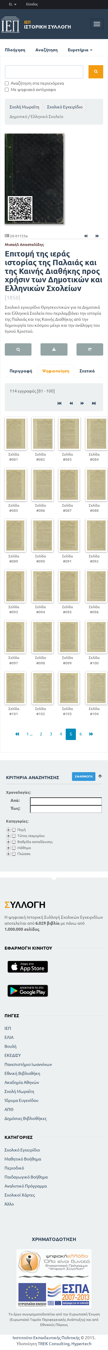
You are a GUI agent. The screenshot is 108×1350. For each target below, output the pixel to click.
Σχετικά (87, 371)
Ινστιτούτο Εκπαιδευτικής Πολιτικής (46, 1337)
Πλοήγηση (15, 49)
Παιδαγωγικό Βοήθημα (26, 1177)
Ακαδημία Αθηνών (21, 1082)
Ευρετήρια (78, 49)
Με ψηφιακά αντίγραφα (33, 89)
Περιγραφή (21, 371)
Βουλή (10, 1046)
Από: (15, 800)
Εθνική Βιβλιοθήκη (22, 1073)
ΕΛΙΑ (9, 1037)
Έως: (15, 808)
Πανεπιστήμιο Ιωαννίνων (28, 1064)
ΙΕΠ (7, 1028)
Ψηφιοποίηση (55, 371)
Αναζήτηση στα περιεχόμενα (37, 83)
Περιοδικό (14, 1168)
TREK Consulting (54, 1343)
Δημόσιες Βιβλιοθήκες (25, 1118)
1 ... (29, 734)
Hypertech (81, 1343)
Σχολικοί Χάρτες (19, 1195)
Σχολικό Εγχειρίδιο (64, 107)
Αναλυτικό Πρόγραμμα (25, 1186)
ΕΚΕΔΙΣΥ (12, 1055)
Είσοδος (32, 4)
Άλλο (9, 1204)
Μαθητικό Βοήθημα (22, 1159)
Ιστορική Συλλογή (47, 24)
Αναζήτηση (46, 49)
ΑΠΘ (9, 1109)
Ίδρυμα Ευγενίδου (21, 1100)
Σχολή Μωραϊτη (24, 107)
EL (11, 4)
